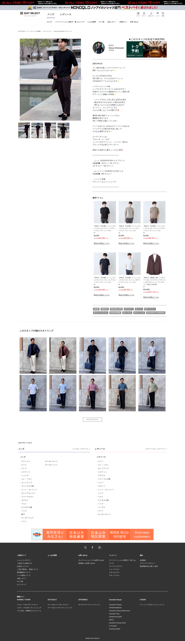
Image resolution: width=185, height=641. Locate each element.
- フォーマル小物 (27, 486)
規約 (141, 555)
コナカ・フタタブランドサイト (27, 604)
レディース (65, 14)
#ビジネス (127, 313)
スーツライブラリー (116, 566)
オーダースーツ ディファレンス (89, 604)
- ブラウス (101, 475)
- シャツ (100, 493)
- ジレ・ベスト (26, 479)
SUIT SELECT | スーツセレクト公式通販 (29, 31)
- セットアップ (26, 482)
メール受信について (24, 575)
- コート (23, 521)
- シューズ (24, 475)
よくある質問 (52, 555)
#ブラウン (129, 309)
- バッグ (23, 511)
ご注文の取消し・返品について (27, 569)
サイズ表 (20, 581)
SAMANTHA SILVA (115, 617)
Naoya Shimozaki (116, 48)
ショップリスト (114, 569)
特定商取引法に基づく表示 (149, 566)
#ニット (139, 309)
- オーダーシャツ (51, 465)
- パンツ (23, 468)
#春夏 (96, 309)
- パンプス (101, 507)
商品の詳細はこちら (102, 243)
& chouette (113, 626)
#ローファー (150, 309)
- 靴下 (22, 514)
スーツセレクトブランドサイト (58, 604)
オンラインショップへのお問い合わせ (91, 560)
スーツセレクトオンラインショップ (60, 607)
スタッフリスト (114, 575)
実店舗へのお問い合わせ (86, 563)
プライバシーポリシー (147, 563)
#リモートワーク (100, 313)
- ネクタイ (24, 500)
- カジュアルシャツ (27, 493)
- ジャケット (25, 472)
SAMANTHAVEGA (115, 607)
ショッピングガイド (24, 560)
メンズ (50, 14)
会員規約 (143, 560)
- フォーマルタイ (27, 497)
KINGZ (111, 620)
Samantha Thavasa (115, 604)
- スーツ (23, 465)
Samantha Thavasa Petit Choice (119, 610)
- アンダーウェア (27, 518)
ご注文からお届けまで (24, 563)
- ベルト (23, 504)
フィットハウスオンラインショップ (152, 604)
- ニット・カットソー (28, 490)
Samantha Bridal (114, 629)
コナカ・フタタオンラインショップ (29, 607)
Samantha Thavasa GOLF (117, 623)
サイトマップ (21, 584)
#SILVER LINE (116, 309)
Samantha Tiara (114, 613)
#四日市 (105, 309)
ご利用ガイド (21, 555)
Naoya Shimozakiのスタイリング (63, 31)
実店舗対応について (24, 572)
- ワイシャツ (25, 461)
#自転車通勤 (115, 313)
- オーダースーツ (51, 461)
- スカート (101, 486)
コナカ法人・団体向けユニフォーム (29, 610)
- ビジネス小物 (26, 507)
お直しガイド (21, 578)
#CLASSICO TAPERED (155, 313)
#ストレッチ (139, 313)
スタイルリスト (47, 31)
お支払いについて (23, 566)
